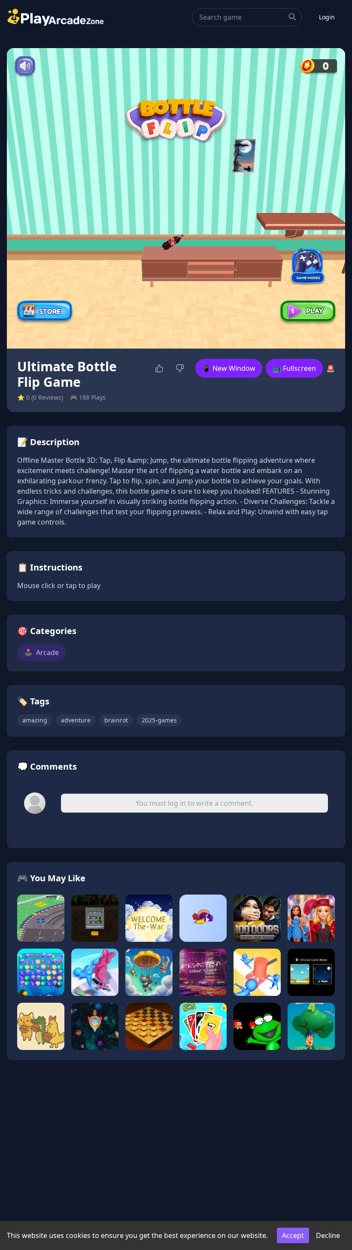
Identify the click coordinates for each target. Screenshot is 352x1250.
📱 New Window (228, 368)
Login (327, 17)
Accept (293, 1235)
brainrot (116, 720)
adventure (76, 720)
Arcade (41, 652)
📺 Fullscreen (294, 368)
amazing (34, 720)
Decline (328, 1235)
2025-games (159, 720)
